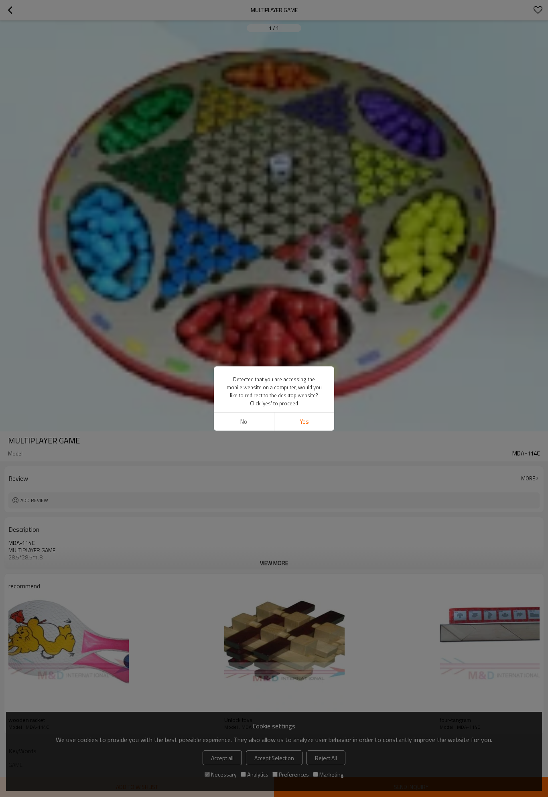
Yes (304, 421)
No (243, 421)
